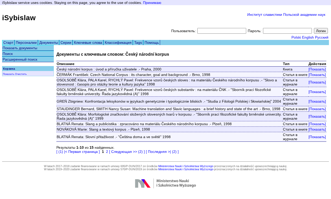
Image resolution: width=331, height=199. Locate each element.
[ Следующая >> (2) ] (127, 152)
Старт (8, 42)
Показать (8, 74)
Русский (321, 37)
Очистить (21, 74)
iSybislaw (19, 18)
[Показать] (317, 69)
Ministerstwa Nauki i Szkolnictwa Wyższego (185, 166)
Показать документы (20, 48)
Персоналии (26, 42)
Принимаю (152, 3)
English (308, 37)
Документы (48, 42)
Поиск (8, 54)
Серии (66, 42)
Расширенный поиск (20, 59)
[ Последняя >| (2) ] (162, 152)
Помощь (152, 42)
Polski (296, 37)
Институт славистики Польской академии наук (286, 14)
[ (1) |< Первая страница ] (78, 152)
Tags (138, 42)
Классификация (118, 42)
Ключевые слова (88, 42)
